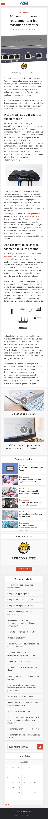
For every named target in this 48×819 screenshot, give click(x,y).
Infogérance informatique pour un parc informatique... (31, 503)
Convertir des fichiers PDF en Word (22, 632)
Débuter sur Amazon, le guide (19, 711)
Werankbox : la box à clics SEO (20, 696)
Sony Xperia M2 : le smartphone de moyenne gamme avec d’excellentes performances (22, 688)
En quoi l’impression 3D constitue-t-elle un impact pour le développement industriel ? (23, 720)
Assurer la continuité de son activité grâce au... (30, 515)
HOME (15, 815)
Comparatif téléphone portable (20, 605)
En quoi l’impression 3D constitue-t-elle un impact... (30, 492)
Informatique (24, 12)
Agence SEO (30, 815)
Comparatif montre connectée (20, 599)
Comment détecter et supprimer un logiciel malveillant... (28, 527)
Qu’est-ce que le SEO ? (16, 638)
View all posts (24, 568)
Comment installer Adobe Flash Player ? (23, 729)
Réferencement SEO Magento (19, 661)
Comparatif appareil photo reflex (20, 593)
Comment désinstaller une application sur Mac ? (30, 480)
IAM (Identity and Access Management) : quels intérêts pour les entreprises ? (23, 623)
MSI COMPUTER (29, 29)
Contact (22, 815)
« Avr (7, 804)
